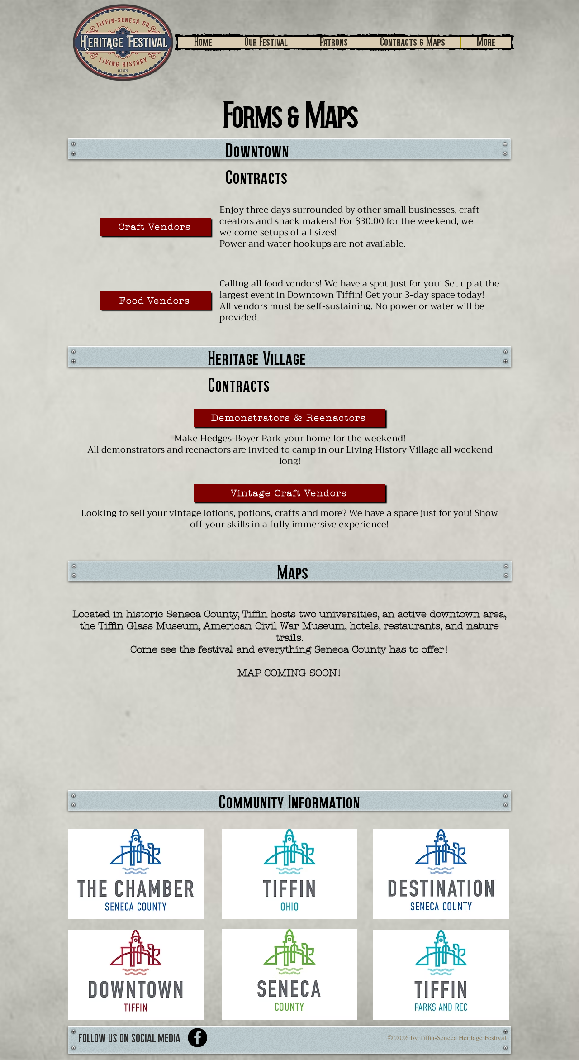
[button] (266, 42)
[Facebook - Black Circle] (197, 1037)
